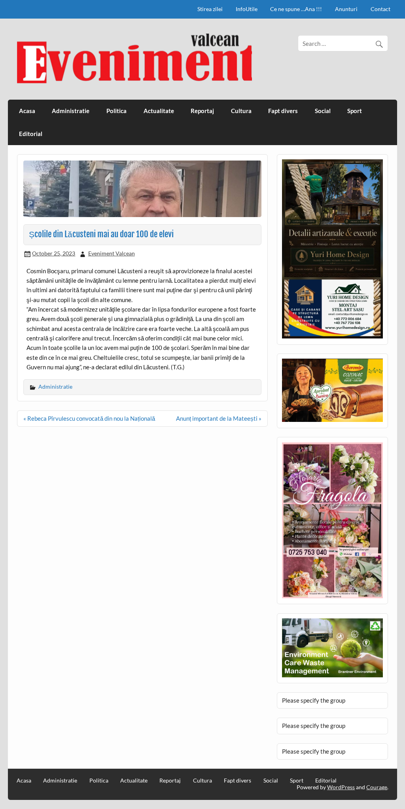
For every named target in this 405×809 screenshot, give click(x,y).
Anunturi (346, 9)
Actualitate (159, 110)
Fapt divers (283, 110)
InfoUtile (246, 9)
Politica (116, 110)
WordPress (341, 787)
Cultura (241, 110)
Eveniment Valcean (111, 253)
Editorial (30, 133)
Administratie (70, 110)
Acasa (27, 110)
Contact (380, 9)
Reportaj (202, 110)
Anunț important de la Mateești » (218, 418)
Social (323, 110)
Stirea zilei (210, 9)
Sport (354, 110)
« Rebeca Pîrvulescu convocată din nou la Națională (89, 418)
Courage (376, 787)
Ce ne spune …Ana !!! (296, 9)
